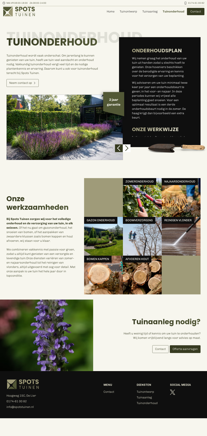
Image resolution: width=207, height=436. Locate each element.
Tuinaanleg (150, 11)
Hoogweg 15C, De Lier (21, 395)
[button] (119, 148)
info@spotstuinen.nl (20, 407)
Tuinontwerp (128, 11)
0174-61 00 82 (196, 3)
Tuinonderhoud (173, 11)
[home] (19, 11)
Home (110, 11)
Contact (109, 392)
